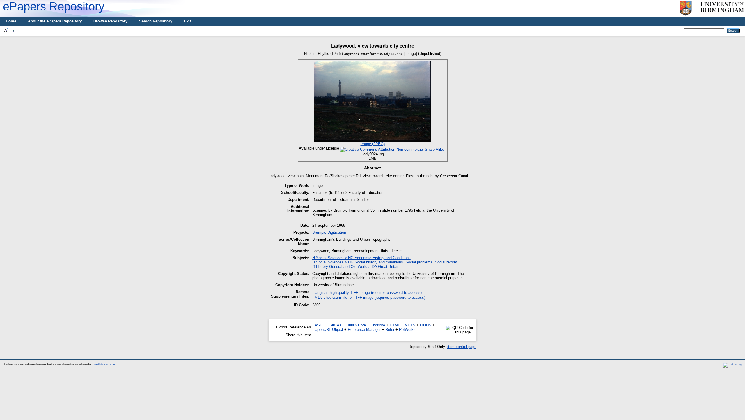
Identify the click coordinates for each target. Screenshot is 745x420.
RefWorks (407, 329)
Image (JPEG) (373, 144)
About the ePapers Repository (55, 21)
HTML (395, 325)
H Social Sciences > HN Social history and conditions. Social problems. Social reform (384, 262)
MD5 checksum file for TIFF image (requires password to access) (370, 297)
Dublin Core (356, 325)
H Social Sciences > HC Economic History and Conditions (361, 258)
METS (410, 325)
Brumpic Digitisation (329, 232)
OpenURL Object (329, 329)
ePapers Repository (53, 6)
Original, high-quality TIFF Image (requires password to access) (368, 292)
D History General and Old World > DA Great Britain (355, 266)
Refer (389, 329)
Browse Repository (110, 21)
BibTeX (335, 325)
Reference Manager (364, 329)
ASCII (320, 325)
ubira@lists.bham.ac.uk (103, 364)
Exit (187, 21)
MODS (425, 325)
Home (11, 21)
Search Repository (155, 21)
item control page (461, 347)
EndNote (377, 325)
